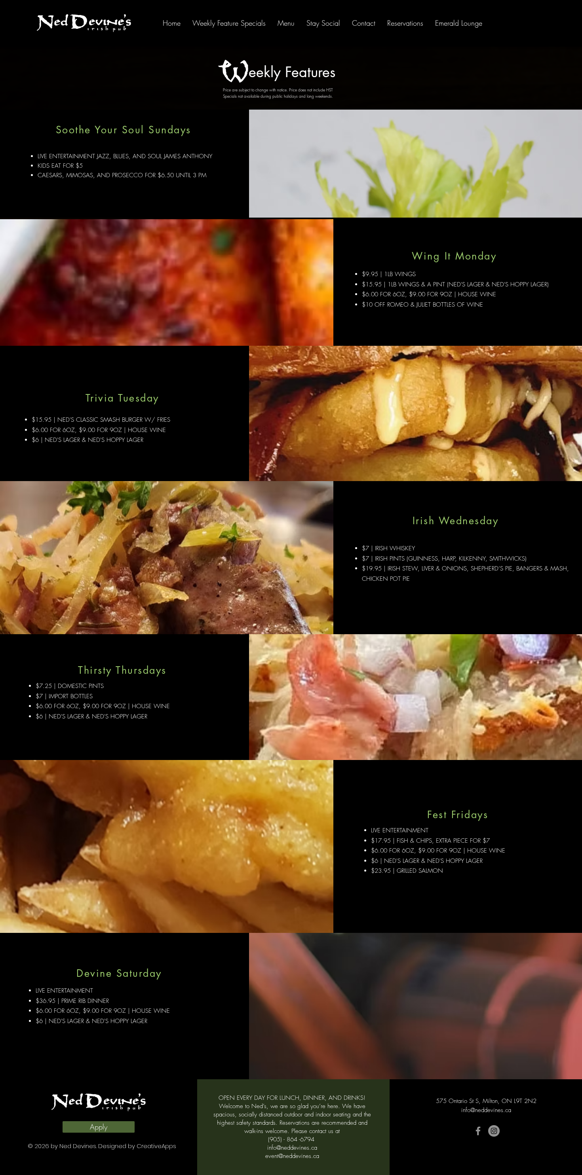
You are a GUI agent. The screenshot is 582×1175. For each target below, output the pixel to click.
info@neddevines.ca (292, 1148)
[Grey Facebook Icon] (478, 1131)
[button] (286, 23)
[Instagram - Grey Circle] (494, 1131)
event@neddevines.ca (292, 1156)
